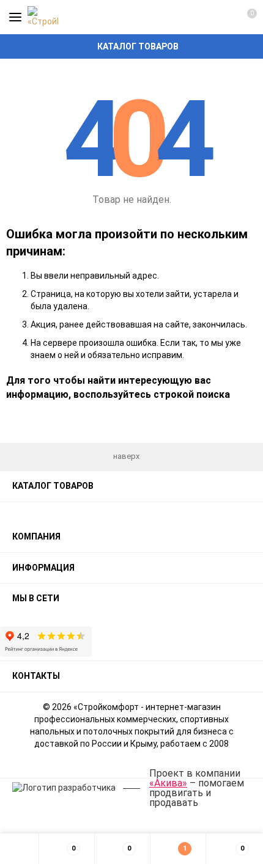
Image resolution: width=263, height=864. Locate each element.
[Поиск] (202, 17)
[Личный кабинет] (223, 17)
